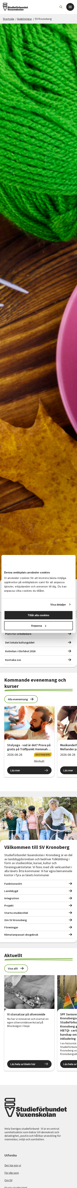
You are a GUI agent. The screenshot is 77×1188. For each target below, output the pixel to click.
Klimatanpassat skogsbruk (21, 934)
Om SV (8, 1180)
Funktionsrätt (13, 883)
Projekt (9, 905)
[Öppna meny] (70, 7)
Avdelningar (24, 19)
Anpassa (36, 625)
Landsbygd (11, 891)
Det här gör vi (12, 1165)
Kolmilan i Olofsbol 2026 (20, 651)
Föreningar (11, 927)
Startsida (8, 19)
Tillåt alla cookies (38, 615)
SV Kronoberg (43, 19)
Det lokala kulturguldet (20, 642)
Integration (11, 898)
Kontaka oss (13, 660)
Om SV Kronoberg (15, 920)
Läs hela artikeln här (22, 1064)
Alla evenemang (18, 699)
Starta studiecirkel (16, 913)
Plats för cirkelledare (18, 634)
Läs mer (15, 770)
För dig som (11, 1173)
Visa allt (13, 968)
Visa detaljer (58, 604)
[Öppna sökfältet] (61, 7)
